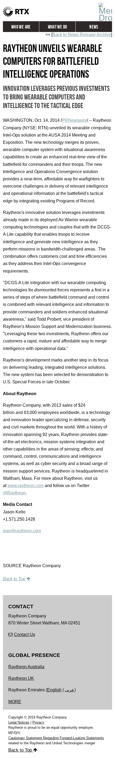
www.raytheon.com (25, 485)
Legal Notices (18, 722)
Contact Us (24, 634)
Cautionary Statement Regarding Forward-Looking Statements (56, 738)
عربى (69, 690)
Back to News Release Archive (81, 34)
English (54, 690)
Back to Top (14, 579)
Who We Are (21, 27)
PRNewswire (74, 120)
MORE (14, 701)
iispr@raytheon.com (22, 530)
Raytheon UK (21, 678)
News (93, 27)
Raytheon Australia (26, 666)
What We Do (57, 27)
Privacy (38, 722)
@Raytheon (14, 493)
